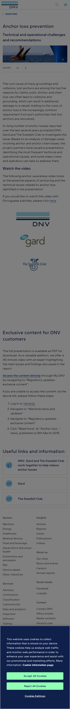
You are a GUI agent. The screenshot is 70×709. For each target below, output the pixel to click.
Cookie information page (38, 665)
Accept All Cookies (35, 675)
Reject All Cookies (35, 686)
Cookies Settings (35, 696)
